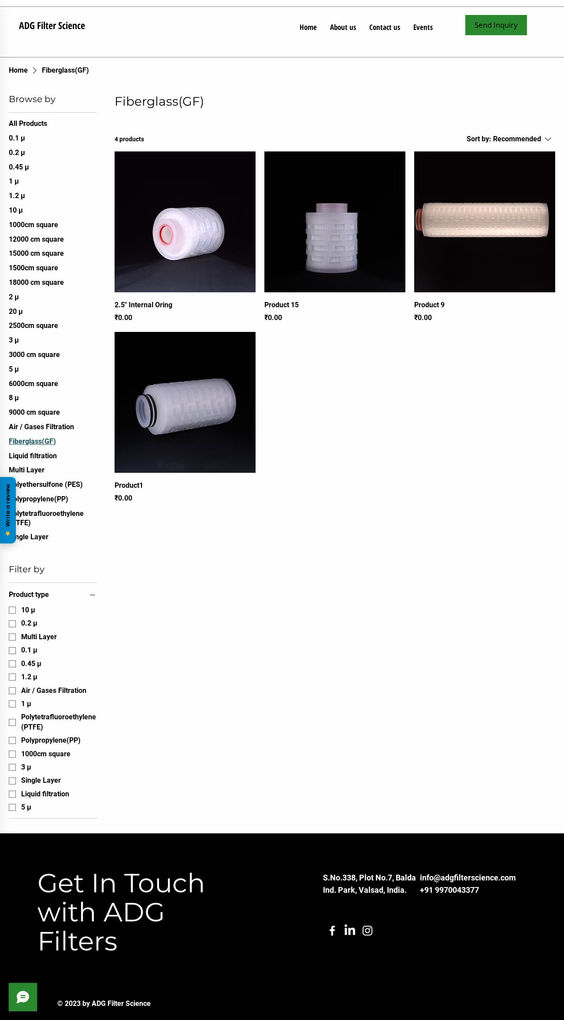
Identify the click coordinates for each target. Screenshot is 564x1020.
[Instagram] (367, 930)
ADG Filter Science (52, 25)
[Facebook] (332, 930)
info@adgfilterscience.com (468, 877)
